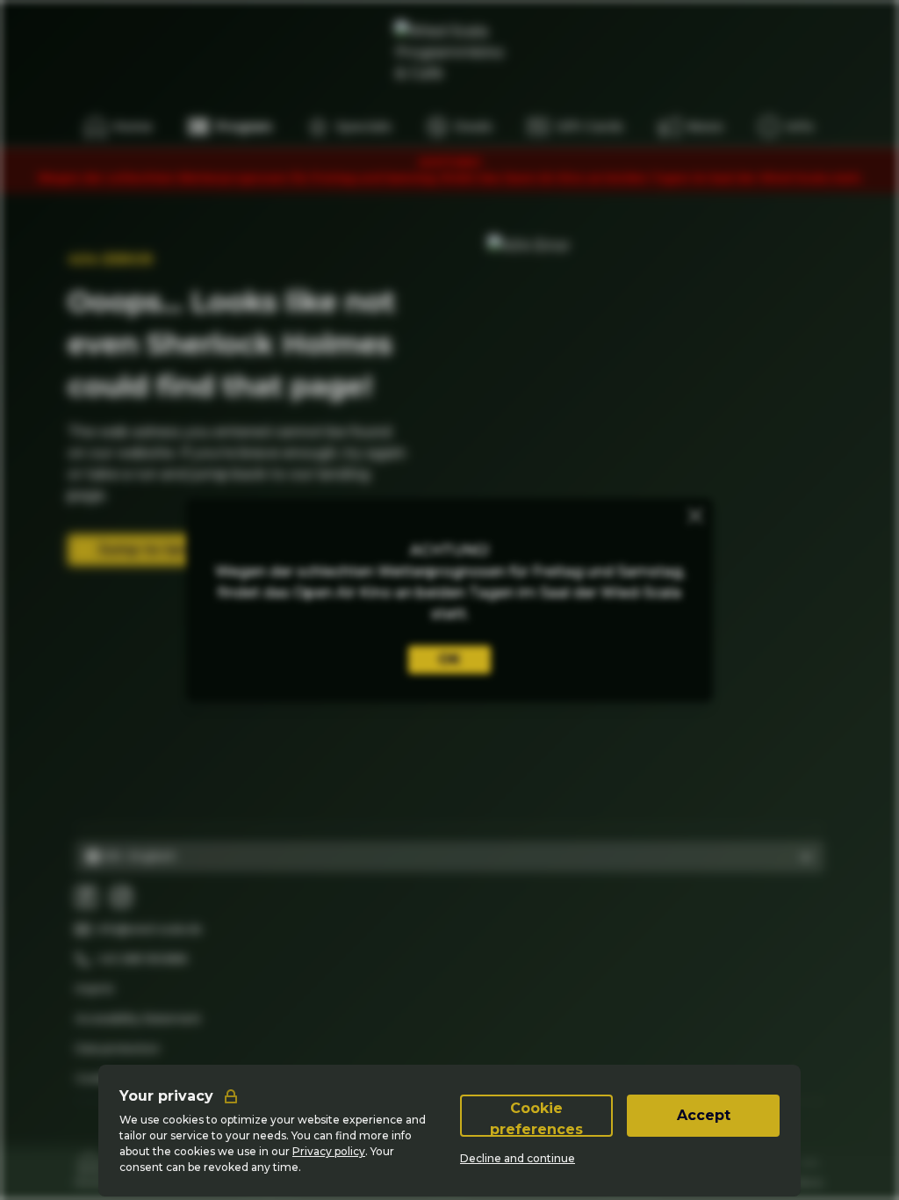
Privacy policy (328, 1151)
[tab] (90, 1168)
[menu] (786, 126)
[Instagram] (121, 896)
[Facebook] (86, 896)
